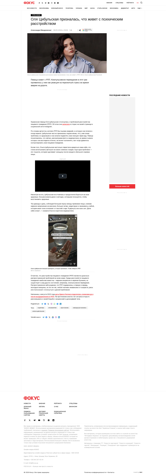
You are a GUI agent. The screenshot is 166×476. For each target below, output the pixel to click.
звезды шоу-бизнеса (80, 307)
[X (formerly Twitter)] (42, 3)
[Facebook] (39, 3)
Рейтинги (130, 2)
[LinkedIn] (57, 3)
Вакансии (73, 406)
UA (138, 2)
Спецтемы (119, 2)
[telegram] (34, 420)
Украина (79, 8)
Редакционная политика (60, 412)
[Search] (141, 2)
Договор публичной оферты (43, 413)
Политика (69, 8)
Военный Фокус (57, 8)
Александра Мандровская (41, 30)
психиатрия (52, 307)
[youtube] (39, 420)
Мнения (109, 2)
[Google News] (54, 3)
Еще (139, 8)
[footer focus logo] (32, 398)
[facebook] (25, 420)
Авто (133, 8)
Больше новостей (122, 186)
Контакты (111, 472)
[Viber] (51, 3)
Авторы (42, 406)
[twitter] (30, 420)
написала (66, 124)
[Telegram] (45, 3)
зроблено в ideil (138, 472)
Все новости (32, 8)
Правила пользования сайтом (29, 413)
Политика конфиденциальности (95, 472)
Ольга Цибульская (38, 311)
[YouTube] (48, 3)
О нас (56, 406)
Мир (86, 8)
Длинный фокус (27, 407)
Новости (27, 403)
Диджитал (125, 8)
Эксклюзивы (44, 8)
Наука (92, 8)
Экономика (114, 8)
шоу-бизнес (65, 307)
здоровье (41, 307)
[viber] (44, 420)
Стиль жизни (102, 8)
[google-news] (49, 420)
